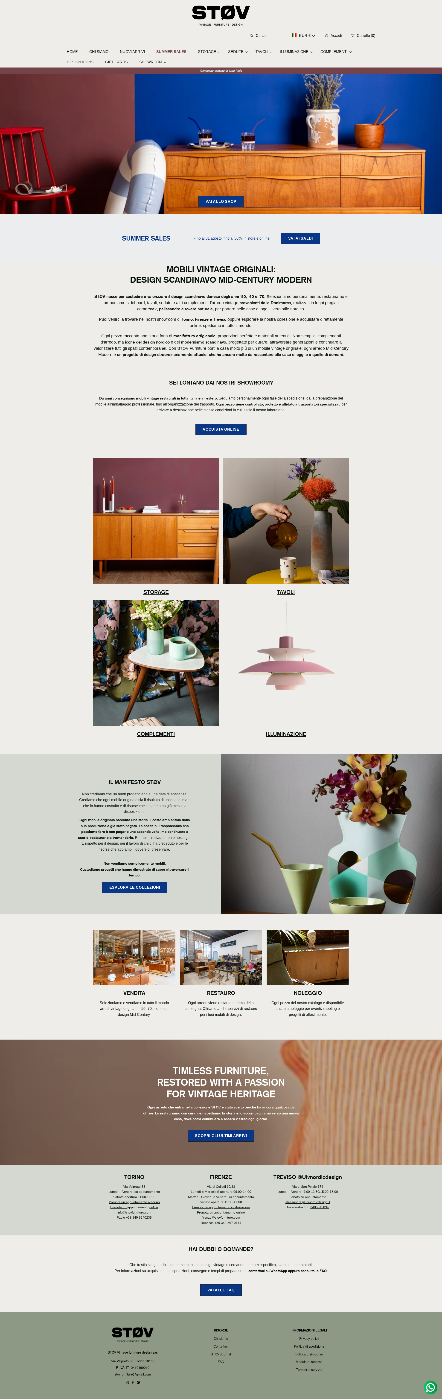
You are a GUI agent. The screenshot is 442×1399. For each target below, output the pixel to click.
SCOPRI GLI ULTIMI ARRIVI (221, 1136)
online (153, 1207)
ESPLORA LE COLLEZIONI (134, 888)
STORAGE (156, 592)
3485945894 (319, 1207)
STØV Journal (221, 1354)
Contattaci (221, 1346)
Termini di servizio (309, 1369)
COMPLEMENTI (156, 734)
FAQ (221, 1361)
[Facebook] (132, 1382)
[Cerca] (253, 36)
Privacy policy (309, 1338)
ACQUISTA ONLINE (221, 429)
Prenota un (118, 1207)
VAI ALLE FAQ (221, 1290)
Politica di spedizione (309, 1346)
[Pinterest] (138, 1382)
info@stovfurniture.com (134, 1212)
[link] (207, 52)
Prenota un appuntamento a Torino (134, 1202)
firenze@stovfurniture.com (221, 1217)
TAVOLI (286, 592)
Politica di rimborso (309, 1354)
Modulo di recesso (309, 1361)
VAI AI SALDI (300, 238)
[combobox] (268, 36)
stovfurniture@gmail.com (133, 1374)
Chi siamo (221, 1338)
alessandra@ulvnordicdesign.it (307, 1202)
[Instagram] (127, 1382)
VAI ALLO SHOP (221, 201)
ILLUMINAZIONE (286, 734)
